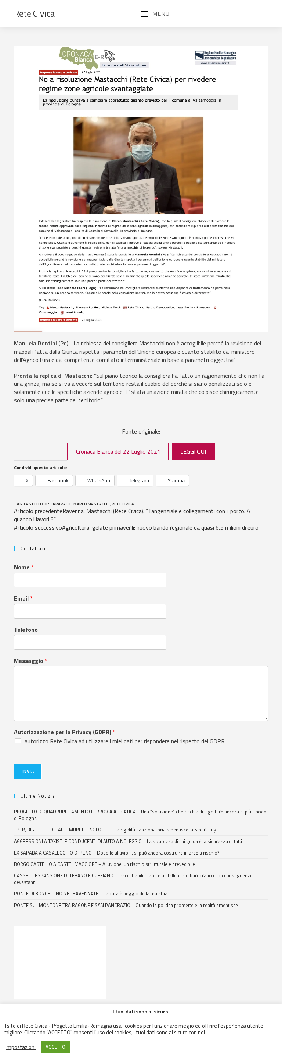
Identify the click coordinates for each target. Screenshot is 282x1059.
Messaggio (30, 661)
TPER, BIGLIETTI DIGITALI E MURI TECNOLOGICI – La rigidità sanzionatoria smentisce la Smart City (115, 829)
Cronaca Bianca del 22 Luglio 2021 (118, 451)
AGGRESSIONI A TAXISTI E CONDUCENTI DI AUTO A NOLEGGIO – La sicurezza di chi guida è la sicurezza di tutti (128, 841)
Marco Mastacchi (91, 504)
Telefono (26, 630)
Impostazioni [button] (21, 1047)
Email (23, 598)
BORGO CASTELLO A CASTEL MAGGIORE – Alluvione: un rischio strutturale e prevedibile (104, 864)
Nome (24, 567)
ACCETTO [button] (55, 1047)
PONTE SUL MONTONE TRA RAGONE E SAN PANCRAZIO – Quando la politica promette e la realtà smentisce (126, 905)
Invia (28, 771)
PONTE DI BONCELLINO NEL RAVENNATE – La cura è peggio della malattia (90, 893)
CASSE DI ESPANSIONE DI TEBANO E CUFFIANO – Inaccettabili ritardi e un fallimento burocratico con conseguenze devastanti (133, 879)
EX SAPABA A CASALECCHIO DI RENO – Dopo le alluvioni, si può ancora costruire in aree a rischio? (117, 852)
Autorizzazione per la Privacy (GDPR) (64, 732)
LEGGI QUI (193, 451)
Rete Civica (34, 13)
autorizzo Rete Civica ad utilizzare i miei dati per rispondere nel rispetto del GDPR (125, 741)
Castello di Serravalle (48, 504)
